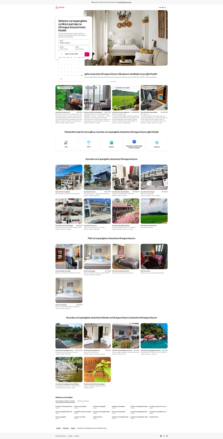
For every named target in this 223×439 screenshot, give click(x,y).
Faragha (70, 436)
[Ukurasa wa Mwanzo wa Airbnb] (59, 7)
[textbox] (66, 49)
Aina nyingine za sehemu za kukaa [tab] (65, 401)
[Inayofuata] (114, 81)
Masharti (76, 436)
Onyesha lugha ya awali (124, 2)
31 (61, 79)
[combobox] (74, 43)
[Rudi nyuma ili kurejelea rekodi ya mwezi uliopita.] (61, 53)
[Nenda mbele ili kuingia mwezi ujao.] (81, 53)
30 (81, 75)
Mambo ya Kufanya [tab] (83, 401)
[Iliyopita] (108, 81)
